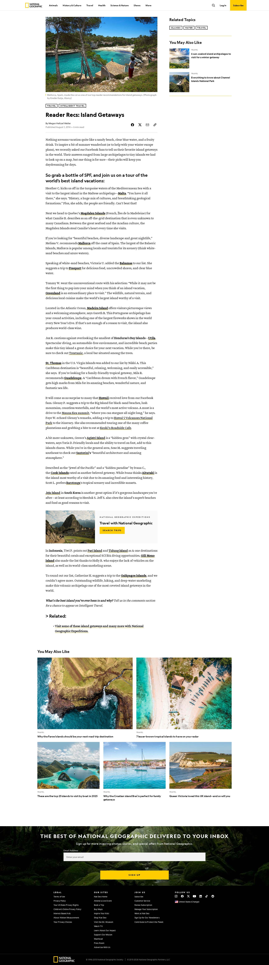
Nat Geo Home (100, 896)
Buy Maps (98, 909)
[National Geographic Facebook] (182, 896)
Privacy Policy (60, 900)
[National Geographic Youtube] (194, 896)
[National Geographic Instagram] (176, 896)
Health (101, 5)
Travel (89, 5)
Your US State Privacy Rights (66, 905)
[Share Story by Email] (147, 125)
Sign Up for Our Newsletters (147, 917)
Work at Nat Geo (141, 913)
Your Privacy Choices (63, 922)
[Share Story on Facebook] (132, 125)
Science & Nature (120, 5)
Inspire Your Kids (101, 913)
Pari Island (95, 550)
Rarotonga (73, 482)
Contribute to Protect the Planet (148, 922)
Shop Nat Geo (100, 917)
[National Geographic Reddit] (213, 896)
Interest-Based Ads (62, 913)
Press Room (99, 943)
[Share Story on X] (139, 125)
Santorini (82, 453)
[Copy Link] (154, 125)
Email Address (71, 850)
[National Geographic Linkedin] (201, 896)
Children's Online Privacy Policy (67, 909)
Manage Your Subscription (146, 909)
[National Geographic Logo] (64, 961)
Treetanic (76, 353)
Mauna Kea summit (75, 413)
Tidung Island (118, 550)
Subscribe (138, 896)
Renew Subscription (143, 905)
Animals (53, 5)
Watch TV (98, 926)
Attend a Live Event (103, 900)
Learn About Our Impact (105, 930)
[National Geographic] (33, 5)
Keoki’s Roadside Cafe (115, 428)
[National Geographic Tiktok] (207, 896)
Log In (223, 5)
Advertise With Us (102, 947)
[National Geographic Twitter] (188, 896)
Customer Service (142, 900)
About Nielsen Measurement (66, 917)
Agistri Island (96, 438)
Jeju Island (53, 492)
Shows (137, 5)
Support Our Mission (103, 934)
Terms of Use (59, 896)
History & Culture (72, 5)
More (148, 5)
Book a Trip (99, 905)
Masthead (98, 939)
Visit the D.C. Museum (103, 922)
